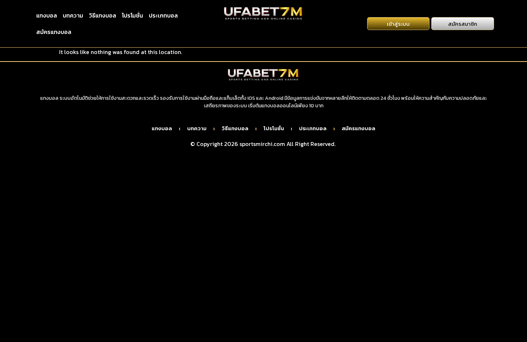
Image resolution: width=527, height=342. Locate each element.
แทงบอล (46, 15)
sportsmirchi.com (262, 144)
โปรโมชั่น (132, 15)
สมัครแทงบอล (53, 32)
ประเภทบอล (163, 15)
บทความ (73, 15)
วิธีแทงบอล (102, 15)
